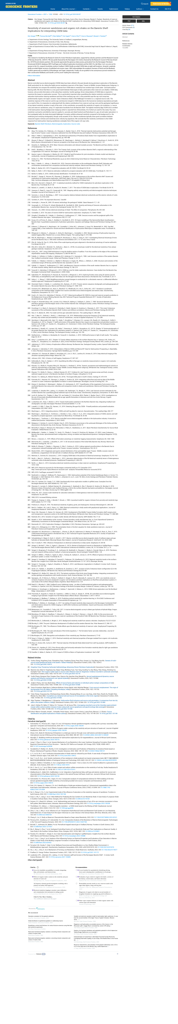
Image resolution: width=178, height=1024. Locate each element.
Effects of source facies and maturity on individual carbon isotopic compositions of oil (84, 683)
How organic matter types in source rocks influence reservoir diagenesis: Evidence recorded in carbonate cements (79, 672)
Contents (86, 9)
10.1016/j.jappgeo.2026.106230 (56, 730)
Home (53, 9)
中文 (169, 9)
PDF (129, 21)
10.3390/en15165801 (92, 831)
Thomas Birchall (45, 36)
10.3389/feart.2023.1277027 (42, 827)
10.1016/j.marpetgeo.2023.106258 (98, 803)
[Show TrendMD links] (117, 954)
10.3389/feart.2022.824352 (42, 842)
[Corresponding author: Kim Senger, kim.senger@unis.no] (37, 35)
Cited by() (126, 29)
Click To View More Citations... (43, 897)
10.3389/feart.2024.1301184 (56, 794)
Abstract (125, 37)
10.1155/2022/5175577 (109, 850)
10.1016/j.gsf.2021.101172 (90, 852)
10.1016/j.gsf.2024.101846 (71, 685)
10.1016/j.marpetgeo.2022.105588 (73, 836)
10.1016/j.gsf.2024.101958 (43, 680)
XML (143, 21)
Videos (127, 9)
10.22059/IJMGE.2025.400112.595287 (96, 735)
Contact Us (154, 9)
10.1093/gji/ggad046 (66, 808)
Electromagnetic (57, 124)
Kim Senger (31, 36)
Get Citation (136, 17)
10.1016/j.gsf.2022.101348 (63, 709)
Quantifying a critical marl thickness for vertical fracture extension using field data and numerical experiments (50, 926)
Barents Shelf (39, 124)
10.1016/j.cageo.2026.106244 (74, 726)
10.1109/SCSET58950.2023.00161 (105, 817)
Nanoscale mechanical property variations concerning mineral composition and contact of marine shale (49, 932)
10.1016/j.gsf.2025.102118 (71, 674)
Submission (113, 9)
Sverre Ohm (75, 36)
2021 (45, 14)
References (126, 41)
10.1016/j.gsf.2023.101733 (43, 691)
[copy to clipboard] (66, 23)
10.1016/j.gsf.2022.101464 (96, 702)
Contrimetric (126, 46)
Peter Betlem (57, 36)
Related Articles (127, 44)
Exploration (67, 124)
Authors (139, 9)
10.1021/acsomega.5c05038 (42, 746)
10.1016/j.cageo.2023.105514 (43, 783)
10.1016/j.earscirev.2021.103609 (60, 857)
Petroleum (47, 124)
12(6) (50, 14)
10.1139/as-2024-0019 (61, 765)
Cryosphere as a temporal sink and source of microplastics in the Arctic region (72, 696)
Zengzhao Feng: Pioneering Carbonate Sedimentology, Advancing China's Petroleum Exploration (62, 667)
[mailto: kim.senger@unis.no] (38, 35)
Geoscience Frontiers (35, 14)
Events (100, 9)
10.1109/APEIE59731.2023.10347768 (74, 822)
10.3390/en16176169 (82, 799)
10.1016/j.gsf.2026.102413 (43, 664)
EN (166, 9)
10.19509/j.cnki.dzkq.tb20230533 (105, 760)
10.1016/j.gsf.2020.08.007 (72, 14)
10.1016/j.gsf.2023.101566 (53, 698)
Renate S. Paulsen (100, 36)
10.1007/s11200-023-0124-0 (65, 769)
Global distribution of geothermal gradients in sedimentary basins (45, 921)
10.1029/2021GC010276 (106, 847)
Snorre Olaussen (86, 36)
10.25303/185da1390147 (96, 751)
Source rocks (75, 124)
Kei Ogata (66, 36)
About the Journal (68, 9)
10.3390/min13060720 (44, 815)
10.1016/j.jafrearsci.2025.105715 (48, 740)
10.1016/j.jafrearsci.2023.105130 (48, 776)
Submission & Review (161, 4)
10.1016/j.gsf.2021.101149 (108, 713)
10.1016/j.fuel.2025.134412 (67, 755)
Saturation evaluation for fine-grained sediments (41, 916)
